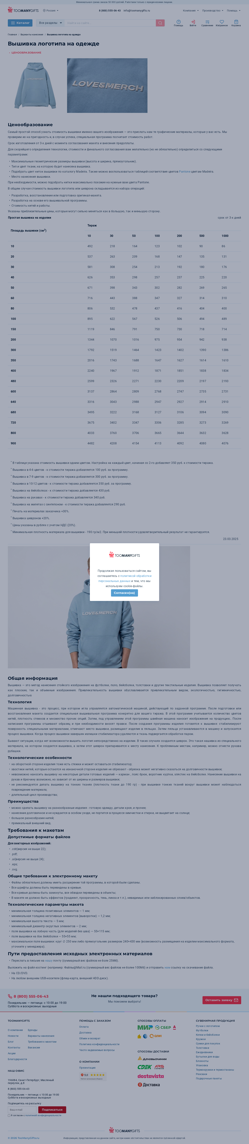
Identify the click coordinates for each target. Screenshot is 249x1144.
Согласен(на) (124, 593)
